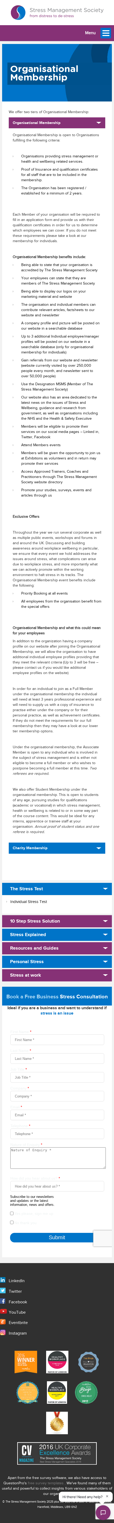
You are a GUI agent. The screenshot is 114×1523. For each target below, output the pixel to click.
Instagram (18, 1333)
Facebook (18, 1302)
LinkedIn (17, 1280)
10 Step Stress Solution (35, 921)
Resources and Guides (34, 948)
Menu (90, 33)
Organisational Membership (36, 123)
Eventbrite (18, 1322)
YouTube (17, 1312)
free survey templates (46, 1483)
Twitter (15, 1291)
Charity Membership (30, 848)
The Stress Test (26, 889)
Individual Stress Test (28, 902)
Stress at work (25, 975)
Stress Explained (28, 934)
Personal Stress (27, 961)
